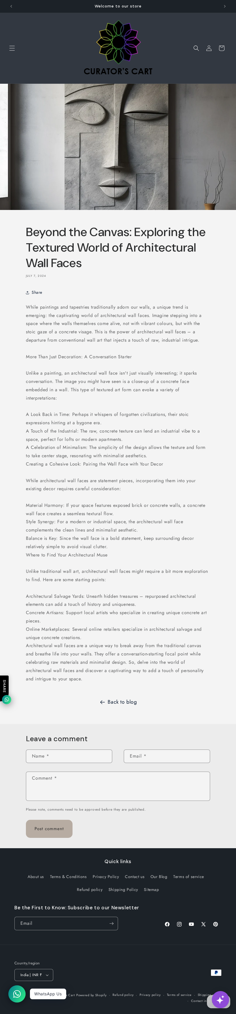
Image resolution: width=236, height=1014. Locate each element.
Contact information (206, 1001)
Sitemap (151, 889)
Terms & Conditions (68, 876)
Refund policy (89, 889)
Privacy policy (150, 994)
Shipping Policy (123, 889)
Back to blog (122, 702)
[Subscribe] (111, 923)
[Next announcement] (224, 6)
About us (36, 876)
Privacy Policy (106, 876)
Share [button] (37, 292)
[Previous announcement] (11, 6)
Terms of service (188, 876)
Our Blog (159, 876)
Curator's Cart (64, 995)
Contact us (134, 876)
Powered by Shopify (91, 995)
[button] (12, 48)
